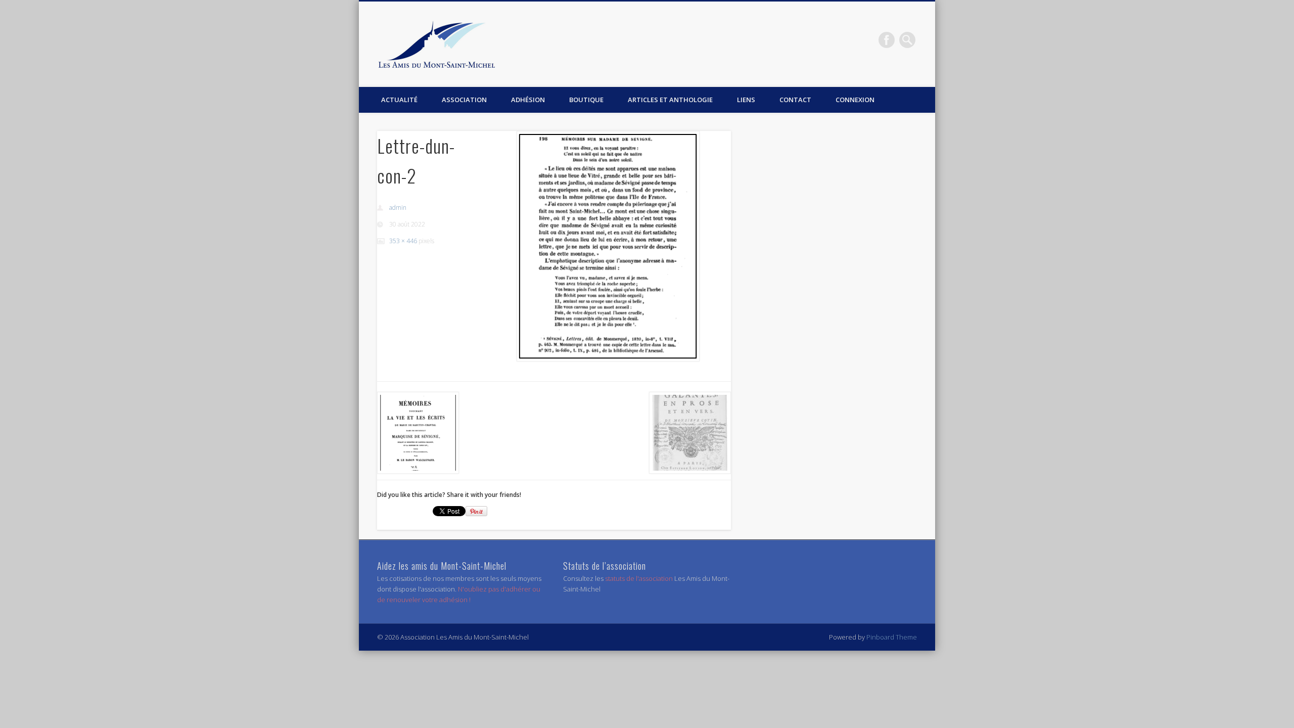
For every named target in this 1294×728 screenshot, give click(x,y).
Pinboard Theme (891, 637)
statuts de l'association (639, 578)
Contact (795, 99)
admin (397, 207)
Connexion (855, 99)
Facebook (887, 40)
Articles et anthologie (670, 99)
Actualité (399, 99)
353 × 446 (403, 241)
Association (464, 99)
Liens (746, 99)
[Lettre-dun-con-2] (608, 246)
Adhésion (528, 99)
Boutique (586, 99)
